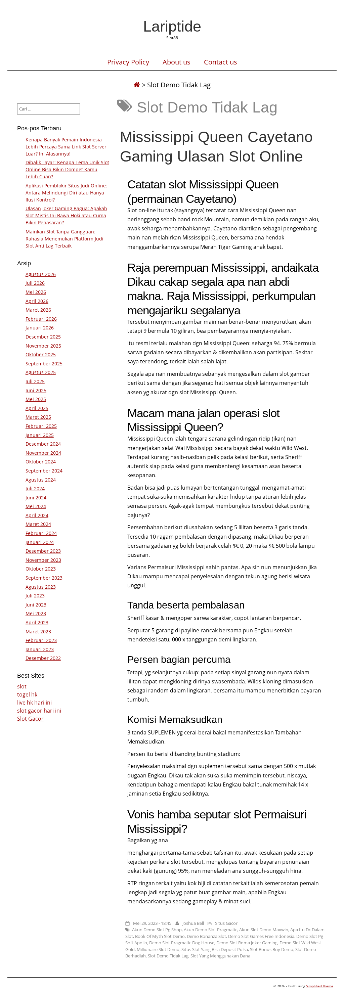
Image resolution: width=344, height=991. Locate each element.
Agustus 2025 (41, 372)
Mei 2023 (36, 613)
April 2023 (37, 622)
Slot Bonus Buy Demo (271, 949)
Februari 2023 (41, 640)
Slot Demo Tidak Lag (168, 956)
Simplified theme (319, 986)
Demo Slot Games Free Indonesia (261, 936)
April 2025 (37, 408)
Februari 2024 (41, 533)
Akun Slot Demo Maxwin (263, 930)
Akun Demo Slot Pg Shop (157, 930)
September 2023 (44, 578)
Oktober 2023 (41, 569)
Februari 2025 (41, 426)
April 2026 (37, 301)
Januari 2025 (40, 435)
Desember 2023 (43, 551)
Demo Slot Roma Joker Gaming (246, 943)
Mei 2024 (36, 506)
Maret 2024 (38, 524)
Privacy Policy (128, 62)
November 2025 (43, 346)
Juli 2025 (35, 381)
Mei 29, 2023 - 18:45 (152, 923)
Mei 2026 (36, 292)
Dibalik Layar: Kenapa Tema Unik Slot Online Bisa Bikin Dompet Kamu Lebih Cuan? (67, 169)
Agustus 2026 (41, 274)
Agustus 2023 (41, 587)
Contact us (220, 62)
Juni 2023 (36, 604)
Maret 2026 (38, 310)
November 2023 (43, 560)
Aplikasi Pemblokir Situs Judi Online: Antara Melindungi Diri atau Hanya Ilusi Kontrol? (66, 192)
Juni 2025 (36, 390)
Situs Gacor (226, 923)
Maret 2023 (38, 631)
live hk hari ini (34, 702)
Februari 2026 (41, 319)
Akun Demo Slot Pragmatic (210, 930)
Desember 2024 (43, 444)
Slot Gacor (30, 718)
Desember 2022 (43, 658)
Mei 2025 (36, 399)
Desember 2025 (43, 336)
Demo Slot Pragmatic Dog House (181, 943)
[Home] (136, 84)
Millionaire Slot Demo (158, 949)
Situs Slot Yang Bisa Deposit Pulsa (214, 949)
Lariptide (172, 26)
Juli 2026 (35, 283)
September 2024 (44, 470)
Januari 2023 (40, 649)
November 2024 (43, 453)
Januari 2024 (40, 542)
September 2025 (44, 363)
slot (22, 686)
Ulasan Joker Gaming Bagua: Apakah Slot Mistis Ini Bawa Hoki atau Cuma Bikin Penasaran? (66, 215)
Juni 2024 (36, 497)
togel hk (27, 694)
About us (176, 62)
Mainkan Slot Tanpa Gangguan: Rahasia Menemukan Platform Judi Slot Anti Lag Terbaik (64, 238)
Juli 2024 (35, 488)
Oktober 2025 (41, 354)
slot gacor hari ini (39, 710)
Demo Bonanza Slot (206, 936)
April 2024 (37, 515)
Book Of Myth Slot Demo (160, 936)
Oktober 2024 (41, 461)
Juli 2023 (35, 595)
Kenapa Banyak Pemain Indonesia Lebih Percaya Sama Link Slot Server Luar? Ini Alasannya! (66, 146)
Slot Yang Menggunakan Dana (220, 956)
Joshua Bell (193, 923)
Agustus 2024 (41, 480)
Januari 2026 (40, 327)
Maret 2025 (38, 417)
